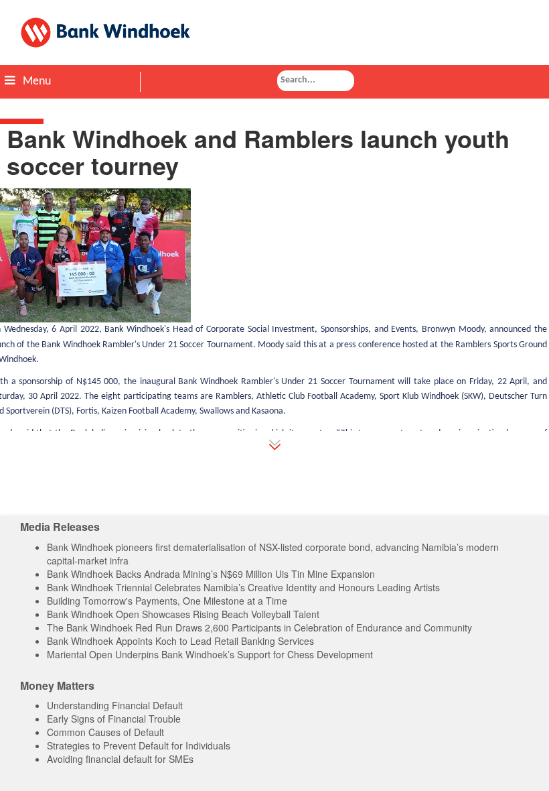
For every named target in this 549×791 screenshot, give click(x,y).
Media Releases (60, 526)
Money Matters (57, 685)
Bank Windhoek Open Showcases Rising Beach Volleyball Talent (183, 614)
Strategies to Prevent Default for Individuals (138, 745)
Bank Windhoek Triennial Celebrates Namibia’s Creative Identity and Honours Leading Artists (243, 587)
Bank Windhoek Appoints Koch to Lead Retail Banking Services (180, 641)
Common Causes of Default (105, 732)
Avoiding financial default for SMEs (120, 759)
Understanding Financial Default (115, 705)
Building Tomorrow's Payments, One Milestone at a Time (167, 600)
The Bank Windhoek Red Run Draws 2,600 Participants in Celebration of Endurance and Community (259, 627)
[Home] (274, 32)
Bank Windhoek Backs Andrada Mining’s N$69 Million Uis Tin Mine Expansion (211, 574)
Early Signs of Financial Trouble (114, 718)
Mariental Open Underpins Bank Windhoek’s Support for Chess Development (210, 654)
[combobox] (315, 80)
